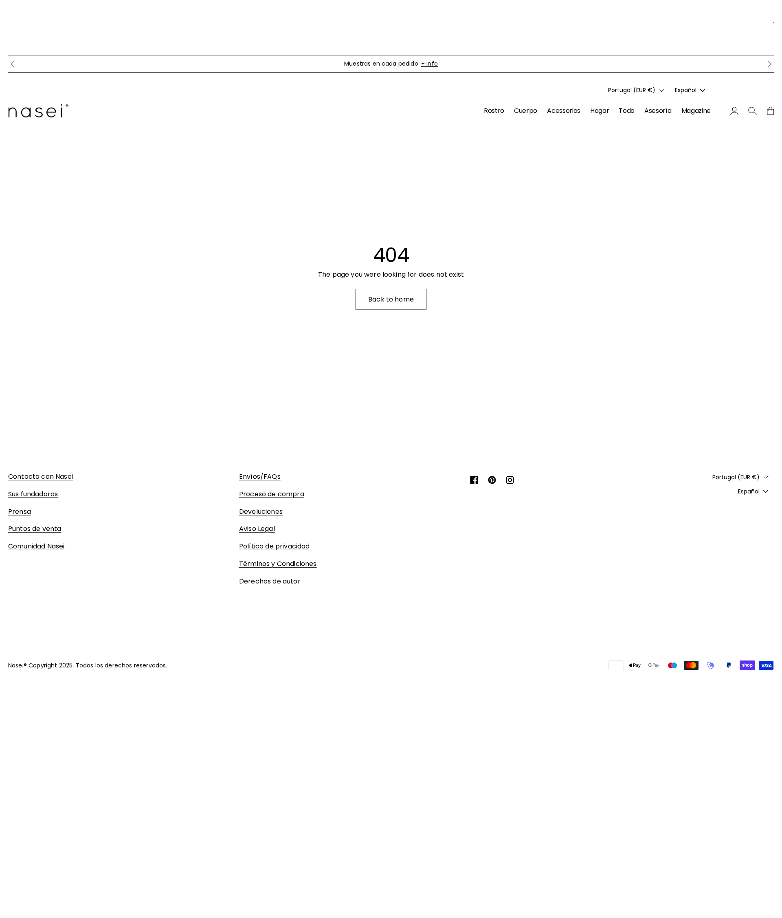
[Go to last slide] (12, 64)
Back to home (391, 299)
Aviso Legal (257, 528)
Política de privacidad (274, 546)
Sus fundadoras (33, 494)
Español (685, 90)
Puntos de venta (34, 528)
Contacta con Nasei (40, 476)
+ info (429, 63)
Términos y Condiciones (278, 563)
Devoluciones (261, 511)
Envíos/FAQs (260, 476)
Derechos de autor (270, 581)
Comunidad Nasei (36, 546)
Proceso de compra (271, 494)
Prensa (19, 511)
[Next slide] (770, 64)
